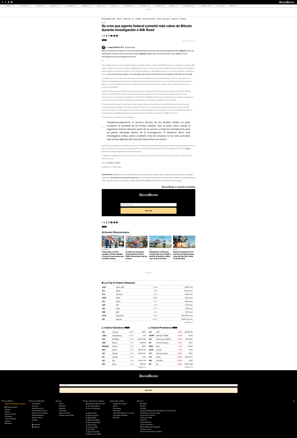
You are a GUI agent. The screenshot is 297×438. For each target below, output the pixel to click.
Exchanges (8, 416)
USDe (184, 6)
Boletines (116, 418)
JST (150, 332)
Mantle (114, 350)
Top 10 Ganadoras (93, 406)
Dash (158, 346)
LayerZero (159, 360)
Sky (113, 360)
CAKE (104, 335)
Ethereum (127, 19)
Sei (157, 364)
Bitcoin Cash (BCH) (94, 422)
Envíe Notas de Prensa (39, 411)
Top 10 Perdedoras (93, 408)
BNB (103, 312)
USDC (104, 298)
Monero (114, 343)
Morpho (114, 346)
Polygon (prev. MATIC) (163, 339)
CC (137, 6)
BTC (103, 291)
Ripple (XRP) (91, 418)
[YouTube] (111, 36)
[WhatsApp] (105, 36)
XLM (107, 6)
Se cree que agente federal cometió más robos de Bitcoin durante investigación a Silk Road (147, 28)
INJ (103, 357)
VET (103, 353)
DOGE (33, 6)
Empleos (35, 420)
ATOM (151, 350)
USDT (104, 287)
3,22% (131, 6)
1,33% (116, 6)
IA (133, 19)
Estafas (7, 412)
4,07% (26, 6)
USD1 (167, 6)
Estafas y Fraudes (146, 418)
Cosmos (159, 350)
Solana (118, 301)
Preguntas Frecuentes (147, 415)
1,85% (204, 6)
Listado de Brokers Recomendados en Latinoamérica (158, 411)
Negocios (62, 408)
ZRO (150, 360)
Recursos (166, 19)
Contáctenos (36, 404)
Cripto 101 (143, 420)
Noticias (104, 22)
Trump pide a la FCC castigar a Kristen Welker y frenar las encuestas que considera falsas (113, 255)
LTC (197, 6)
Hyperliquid (120, 316)
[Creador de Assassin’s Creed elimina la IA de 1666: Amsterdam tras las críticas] (137, 242)
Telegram (36, 427)
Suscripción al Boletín (120, 415)
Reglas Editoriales (38, 415)
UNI (103, 319)
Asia (150, 249)
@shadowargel (130, 47)
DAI (151, 6)
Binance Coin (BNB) (94, 434)
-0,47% (71, 6)
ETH (103, 294)
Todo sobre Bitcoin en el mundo (123, 413)
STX (150, 357)
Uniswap (119, 319)
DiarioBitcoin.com (189, 322)
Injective (115, 357)
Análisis (138, 19)
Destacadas (117, 408)
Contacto (174, 19)
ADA (91, 6)
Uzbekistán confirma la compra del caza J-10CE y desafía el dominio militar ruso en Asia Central (160, 255)
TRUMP (151, 335)
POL (150, 339)
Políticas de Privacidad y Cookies (151, 431)
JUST (158, 332)
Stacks (158, 357)
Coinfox (117, 163)
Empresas (175, 249)
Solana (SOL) (92, 425)
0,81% (43, 6)
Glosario (7, 421)
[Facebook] (107, 36)
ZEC (18, 6)
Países (61, 404)
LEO (64, 6)
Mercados (62, 406)
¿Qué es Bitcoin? (146, 422)
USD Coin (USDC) (93, 420)
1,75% (101, 6)
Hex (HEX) (91, 429)
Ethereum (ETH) (93, 415)
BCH (123, 6)
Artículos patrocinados (66, 415)
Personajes (117, 411)
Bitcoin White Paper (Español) (150, 427)
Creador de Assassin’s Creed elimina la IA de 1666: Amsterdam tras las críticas (136, 255)
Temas (158, 19)
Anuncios (35, 406)
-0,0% (190, 6)
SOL (103, 301)
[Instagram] (109, 36)
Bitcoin (119, 19)
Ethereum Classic (162, 353)
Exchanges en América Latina (150, 413)
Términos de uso (145, 429)
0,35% (11, 6)
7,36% (58, 6)
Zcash (118, 308)
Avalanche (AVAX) (93, 432)
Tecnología (62, 411)
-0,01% (177, 6)
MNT (103, 350)
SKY (103, 360)
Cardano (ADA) (92, 427)
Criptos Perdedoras (161, 327)
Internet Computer (162, 343)
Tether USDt (120, 287)
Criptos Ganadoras (114, 327)
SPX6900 (115, 339)
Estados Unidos (105, 249)
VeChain (115, 353)
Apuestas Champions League (15, 404)
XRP (103, 305)
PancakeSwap (117, 335)
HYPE (3, 6)
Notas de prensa (64, 413)
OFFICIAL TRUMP (162, 335)
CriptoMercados (109, 19)
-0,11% (160, 6)
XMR (49, 6)
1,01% (145, 6)
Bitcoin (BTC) (92, 413)
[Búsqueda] (6, 2)
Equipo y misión (37, 418)
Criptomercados (11, 407)
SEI (150, 364)
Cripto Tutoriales (10, 419)
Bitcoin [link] (182, 51)
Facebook (36, 424)
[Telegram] (114, 36)
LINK (77, 6)
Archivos (183, 19)
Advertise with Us (38, 408)
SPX (103, 339)
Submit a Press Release (40, 413)
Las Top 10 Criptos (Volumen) (119, 282)
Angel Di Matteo (114, 47)
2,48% (85, 6)
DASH (151, 346)
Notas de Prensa (149, 19)
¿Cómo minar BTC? (146, 424)
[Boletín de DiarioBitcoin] (117, 36)
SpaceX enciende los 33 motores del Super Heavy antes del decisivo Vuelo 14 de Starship (183, 255)
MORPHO (105, 346)
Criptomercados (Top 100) (96, 404)
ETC (150, 353)
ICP (150, 343)
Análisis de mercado (120, 404)
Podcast (9, 423)
